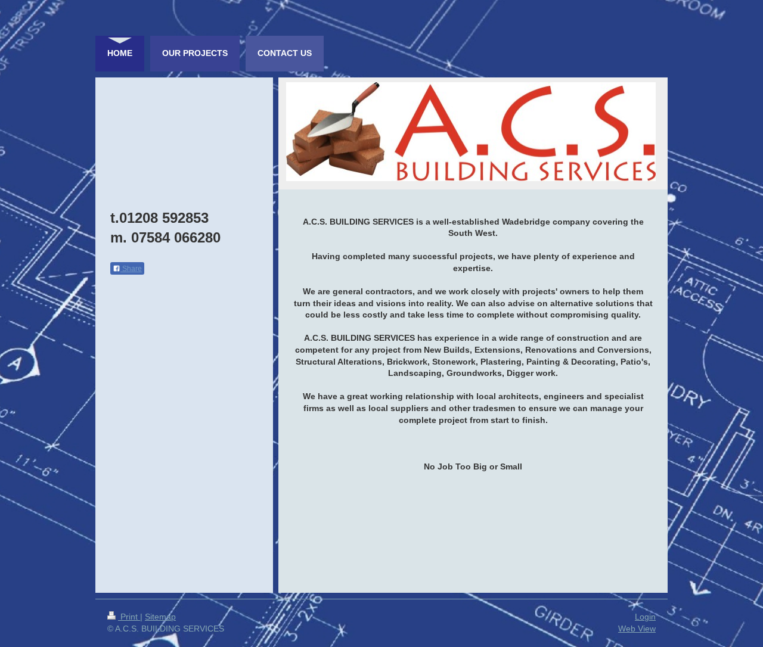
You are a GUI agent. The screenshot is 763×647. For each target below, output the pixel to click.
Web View (637, 628)
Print (129, 616)
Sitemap (160, 616)
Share (131, 269)
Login (645, 616)
